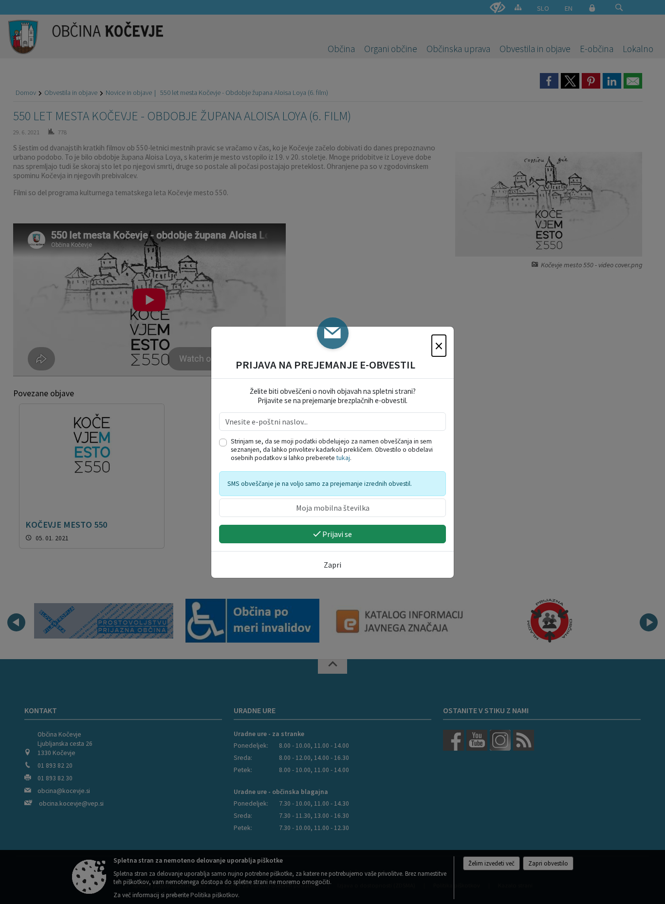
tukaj (343, 458)
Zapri (332, 565)
